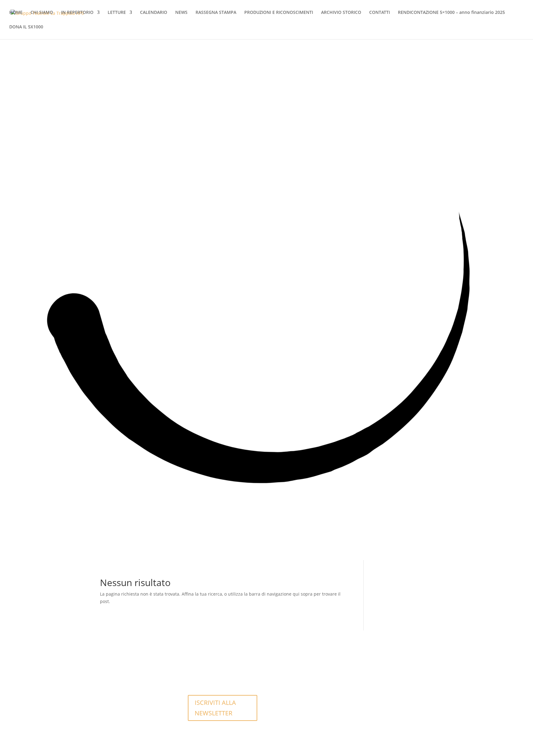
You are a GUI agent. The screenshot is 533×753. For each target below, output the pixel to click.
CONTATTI (379, 12)
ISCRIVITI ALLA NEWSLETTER (215, 707)
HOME (16, 12)
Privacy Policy (294, 697)
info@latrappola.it (211, 675)
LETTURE (117, 12)
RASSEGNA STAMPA (216, 12)
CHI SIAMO (42, 12)
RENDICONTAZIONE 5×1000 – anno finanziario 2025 (451, 12)
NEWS (181, 12)
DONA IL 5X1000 (26, 27)
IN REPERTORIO (77, 12)
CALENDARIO (153, 12)
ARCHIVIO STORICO (341, 12)
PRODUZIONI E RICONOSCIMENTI (278, 12)
